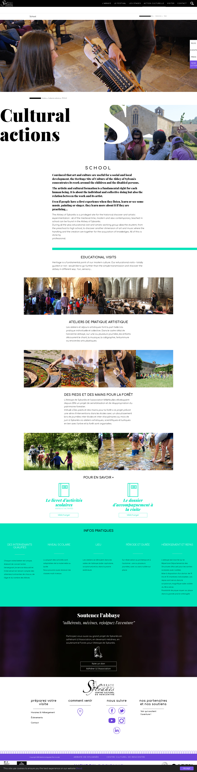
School (33, 17)
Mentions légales (45, 757)
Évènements (37, 718)
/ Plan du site (55, 757)
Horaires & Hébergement (43, 713)
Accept (186, 768)
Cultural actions (158, 16)
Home (152, 16)
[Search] (192, 3)
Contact (35, 723)
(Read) (79, 768)
